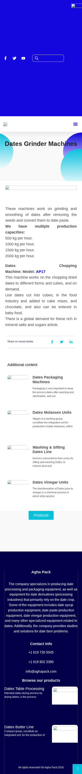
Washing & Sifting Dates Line (49, 449)
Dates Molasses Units (52, 412)
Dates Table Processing (24, 689)
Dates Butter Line (19, 727)
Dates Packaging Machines (48, 379)
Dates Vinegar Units (50, 482)
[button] (75, 123)
